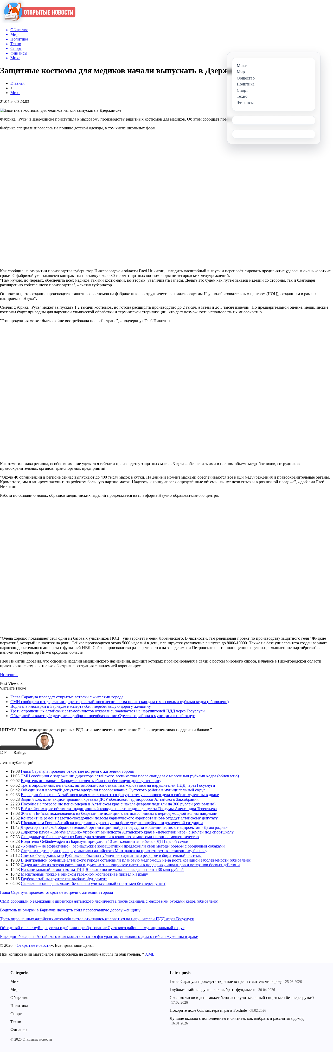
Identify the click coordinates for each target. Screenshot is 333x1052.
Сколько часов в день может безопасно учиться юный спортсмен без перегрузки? (93, 883)
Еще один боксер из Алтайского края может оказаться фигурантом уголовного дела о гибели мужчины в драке (120, 794)
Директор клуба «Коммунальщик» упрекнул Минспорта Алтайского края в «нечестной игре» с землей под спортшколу (127, 832)
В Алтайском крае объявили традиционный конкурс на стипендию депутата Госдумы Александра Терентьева (119, 808)
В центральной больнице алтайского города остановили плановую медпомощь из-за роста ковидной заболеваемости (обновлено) (136, 860)
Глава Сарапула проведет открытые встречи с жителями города (66, 697)
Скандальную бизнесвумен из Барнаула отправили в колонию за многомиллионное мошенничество (110, 837)
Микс (15, 92)
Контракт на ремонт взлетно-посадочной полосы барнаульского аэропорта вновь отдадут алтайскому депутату (119, 818)
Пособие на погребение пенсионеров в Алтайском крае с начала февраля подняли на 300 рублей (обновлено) (118, 804)
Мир (14, 989)
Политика (19, 1005)
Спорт (16, 1013)
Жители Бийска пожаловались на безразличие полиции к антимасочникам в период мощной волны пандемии (119, 813)
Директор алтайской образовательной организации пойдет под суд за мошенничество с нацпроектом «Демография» (124, 827)
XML (150, 954)
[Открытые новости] (37, 22)
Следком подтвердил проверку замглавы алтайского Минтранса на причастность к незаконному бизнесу (114, 851)
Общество (19, 997)
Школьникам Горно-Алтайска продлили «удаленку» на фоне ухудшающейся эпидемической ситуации (112, 823)
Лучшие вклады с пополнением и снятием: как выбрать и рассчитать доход (237, 1018)
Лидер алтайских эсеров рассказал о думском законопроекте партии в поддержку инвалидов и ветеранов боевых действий (130, 865)
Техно (15, 1022)
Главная (17, 83)
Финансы (18, 1030)
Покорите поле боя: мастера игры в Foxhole (208, 1010)
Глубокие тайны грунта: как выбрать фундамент (64, 879)
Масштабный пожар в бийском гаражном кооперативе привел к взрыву (84, 874)
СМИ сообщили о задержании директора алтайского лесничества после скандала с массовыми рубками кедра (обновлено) (119, 701)
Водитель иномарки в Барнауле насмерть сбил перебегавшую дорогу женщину (80, 706)
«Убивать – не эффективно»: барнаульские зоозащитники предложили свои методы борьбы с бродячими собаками (123, 846)
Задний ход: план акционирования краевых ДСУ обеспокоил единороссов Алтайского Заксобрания (109, 799)
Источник (9, 674)
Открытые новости (34, 945)
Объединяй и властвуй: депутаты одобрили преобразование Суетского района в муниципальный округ (102, 715)
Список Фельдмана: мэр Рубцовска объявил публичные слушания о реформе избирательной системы (111, 855)
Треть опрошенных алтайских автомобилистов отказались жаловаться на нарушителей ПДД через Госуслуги (107, 711)
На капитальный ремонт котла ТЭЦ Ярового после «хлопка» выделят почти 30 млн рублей (102, 869)
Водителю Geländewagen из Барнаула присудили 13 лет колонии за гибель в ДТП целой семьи (104, 841)
